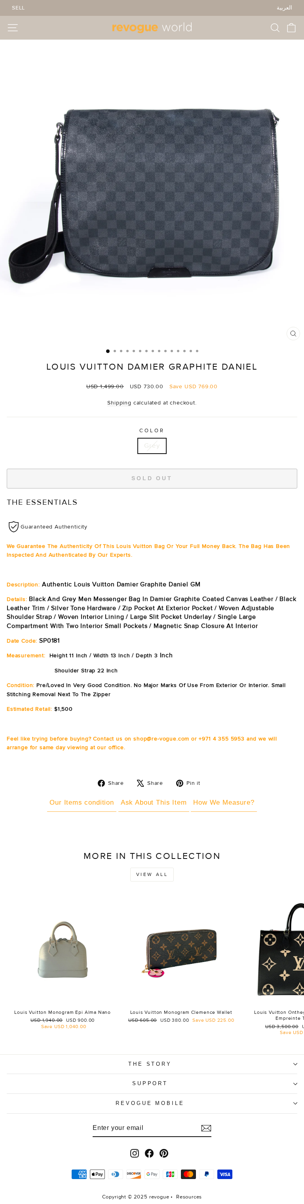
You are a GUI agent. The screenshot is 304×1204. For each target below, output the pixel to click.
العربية (284, 7)
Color (152, 430)
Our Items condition (81, 802)
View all (152, 875)
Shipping (119, 402)
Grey (152, 446)
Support (150, 1083)
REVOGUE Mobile (150, 1103)
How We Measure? (223, 802)
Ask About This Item (154, 802)
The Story (150, 1064)
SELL (18, 7)
